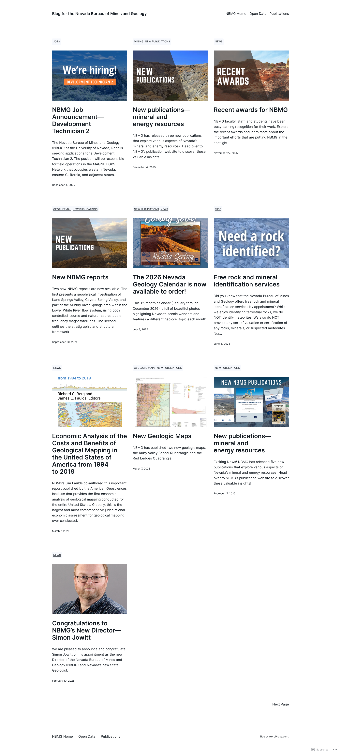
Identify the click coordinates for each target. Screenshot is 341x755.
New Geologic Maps (162, 436)
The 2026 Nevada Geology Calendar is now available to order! (169, 284)
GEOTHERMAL (62, 209)
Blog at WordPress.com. (274, 736)
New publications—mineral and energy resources (161, 116)
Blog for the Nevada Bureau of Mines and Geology (99, 13)
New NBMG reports (80, 277)
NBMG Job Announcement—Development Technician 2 (78, 120)
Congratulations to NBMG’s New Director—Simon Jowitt (86, 630)
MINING (138, 41)
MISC (218, 209)
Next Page (280, 704)
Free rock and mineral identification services (247, 281)
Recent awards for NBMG (251, 109)
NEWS (218, 41)
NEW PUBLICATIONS (157, 41)
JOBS (56, 41)
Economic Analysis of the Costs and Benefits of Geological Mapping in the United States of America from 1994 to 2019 (89, 453)
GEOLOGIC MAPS (144, 367)
